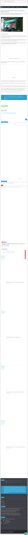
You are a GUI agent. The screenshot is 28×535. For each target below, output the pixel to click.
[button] (10, 7)
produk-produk (9, 43)
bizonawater (7, 246)
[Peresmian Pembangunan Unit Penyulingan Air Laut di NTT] (3, 337)
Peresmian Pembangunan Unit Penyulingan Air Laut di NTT (8, 511)
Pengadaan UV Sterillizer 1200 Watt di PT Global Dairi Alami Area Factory (15, 282)
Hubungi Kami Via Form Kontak (25, 254)
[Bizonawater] (2, 7)
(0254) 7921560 (7, 520)
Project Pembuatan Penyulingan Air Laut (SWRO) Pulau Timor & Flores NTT (10, 513)
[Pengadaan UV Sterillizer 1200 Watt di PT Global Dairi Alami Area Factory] (3, 283)
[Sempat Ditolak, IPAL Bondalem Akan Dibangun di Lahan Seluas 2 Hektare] (3, 392)
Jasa (1, 499)
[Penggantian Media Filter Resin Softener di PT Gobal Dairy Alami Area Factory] (14, 214)
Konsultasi (3, 502)
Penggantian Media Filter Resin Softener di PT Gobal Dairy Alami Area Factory (13, 244)
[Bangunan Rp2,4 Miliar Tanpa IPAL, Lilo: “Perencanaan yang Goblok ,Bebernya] (3, 447)
